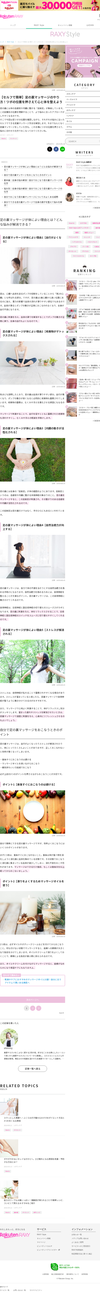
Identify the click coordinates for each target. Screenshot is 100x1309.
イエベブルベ (92, 242)
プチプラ (73, 246)
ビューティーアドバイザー (47, 1250)
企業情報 (45, 1274)
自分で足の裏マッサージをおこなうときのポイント (28, 174)
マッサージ (13, 138)
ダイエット (17, 1130)
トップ (13, 25)
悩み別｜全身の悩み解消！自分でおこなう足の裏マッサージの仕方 (33, 190)
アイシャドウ (73, 237)
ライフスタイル (78, 256)
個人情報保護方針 (57, 1274)
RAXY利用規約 (77, 1250)
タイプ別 (93, 256)
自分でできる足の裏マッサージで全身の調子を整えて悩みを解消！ (33, 203)
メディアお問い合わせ (80, 1238)
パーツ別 (85, 246)
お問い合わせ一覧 (19, 1290)
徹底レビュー (89, 232)
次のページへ (32, 999)
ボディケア (10, 135)
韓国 (77, 232)
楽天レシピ (37, 1212)
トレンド (87, 237)
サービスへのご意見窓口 (81, 1246)
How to (4, 138)
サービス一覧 (4, 1290)
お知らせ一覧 (77, 1234)
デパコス (85, 251)
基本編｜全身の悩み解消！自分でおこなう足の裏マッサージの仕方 (33, 182)
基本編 (16, 1212)
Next (61, 1013)
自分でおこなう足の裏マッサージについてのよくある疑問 (31, 196)
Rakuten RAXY (11, 17)
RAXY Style (39, 25)
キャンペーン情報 (65, 25)
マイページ (41, 1242)
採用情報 (85, 1274)
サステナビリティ (36, 1290)
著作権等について (72, 1274)
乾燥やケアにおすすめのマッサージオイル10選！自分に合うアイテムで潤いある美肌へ (33, 981)
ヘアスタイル (77, 242)
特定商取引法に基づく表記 (82, 1254)
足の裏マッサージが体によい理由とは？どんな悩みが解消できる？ (33, 168)
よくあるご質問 (77, 1242)
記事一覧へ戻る (32, 1068)
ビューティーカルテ (44, 1246)
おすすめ (83, 223)
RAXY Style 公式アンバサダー (79, 228)
